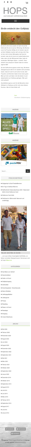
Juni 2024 (4, 342)
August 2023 (5, 345)
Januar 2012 (5, 413)
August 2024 (5, 339)
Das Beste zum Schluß (8, 272)
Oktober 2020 (6, 368)
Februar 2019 (6, 400)
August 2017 (5, 406)
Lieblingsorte (5, 297)
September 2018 (6, 403)
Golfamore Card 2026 (8, 195)
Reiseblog (5, 304)
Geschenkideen (6, 275)
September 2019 (6, 384)
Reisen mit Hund (6, 307)
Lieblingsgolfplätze (7, 294)
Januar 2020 (5, 374)
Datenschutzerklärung (20, 442)
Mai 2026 (4, 329)
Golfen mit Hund (6, 278)
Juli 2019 (4, 390)
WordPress (20, 440)
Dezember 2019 (6, 377)
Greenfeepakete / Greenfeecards (11, 288)
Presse (4, 301)
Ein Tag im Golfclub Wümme (10, 186)
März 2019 (5, 397)
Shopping (4, 314)
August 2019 (5, 387)
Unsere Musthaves (7, 317)
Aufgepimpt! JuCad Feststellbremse (12, 183)
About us (9, 260)
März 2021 (5, 361)
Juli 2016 (4, 409)
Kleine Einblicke (6, 291)
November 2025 (6, 335)
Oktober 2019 (6, 380)
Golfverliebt (5, 285)
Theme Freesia (12, 440)
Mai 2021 (4, 358)
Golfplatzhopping (6, 281)
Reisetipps (5, 310)
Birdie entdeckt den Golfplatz (15, 28)
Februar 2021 (6, 364)
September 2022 (6, 352)
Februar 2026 (6, 332)
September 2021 (6, 355)
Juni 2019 (4, 393)
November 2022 (6, 348)
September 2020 (6, 371)
